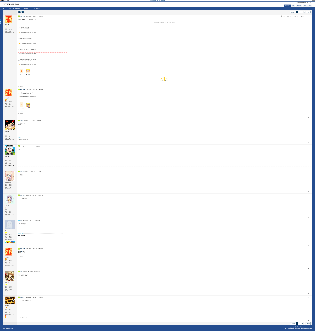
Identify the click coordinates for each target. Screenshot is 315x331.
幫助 (305, 5)
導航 (310, 5)
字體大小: (288, 16)
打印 (284, 16)
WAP (311, 327)
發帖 (21, 12)
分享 (166, 80)
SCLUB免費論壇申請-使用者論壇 (12, 8)
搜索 (293, 5)
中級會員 (7, 205)
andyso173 (22, 297)
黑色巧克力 (22, 195)
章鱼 (21, 220)
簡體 (8, 0)
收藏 (162, 80)
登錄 (310, 2)
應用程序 (299, 5)
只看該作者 (40, 16)
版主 (6, 230)
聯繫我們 (302, 327)
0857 (21, 271)
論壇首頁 (287, 5)
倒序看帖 (296, 16)
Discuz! (10, 327)
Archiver (307, 327)
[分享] (19, 19)
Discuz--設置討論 (24, 8)
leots (21, 146)
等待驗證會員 (8, 182)
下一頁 (307, 12)
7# (21, 252)
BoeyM (21, 120)
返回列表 (293, 12)
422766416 (22, 16)
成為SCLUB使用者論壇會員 (302, 2)
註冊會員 (7, 156)
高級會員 (7, 131)
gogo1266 (22, 171)
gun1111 (28, 74)
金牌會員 (7, 24)
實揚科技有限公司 (294, 327)
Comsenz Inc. (11, 328)
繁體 (5, 0)
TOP (308, 117)
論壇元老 (7, 282)
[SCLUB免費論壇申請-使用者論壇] (11, 4)
